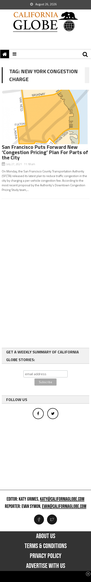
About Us (45, 536)
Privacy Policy (45, 556)
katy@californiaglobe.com (62, 499)
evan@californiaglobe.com (64, 506)
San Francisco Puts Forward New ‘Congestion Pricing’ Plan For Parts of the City (45, 152)
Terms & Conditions (46, 546)
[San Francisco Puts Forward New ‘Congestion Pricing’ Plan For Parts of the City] (45, 117)
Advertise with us (45, 566)
